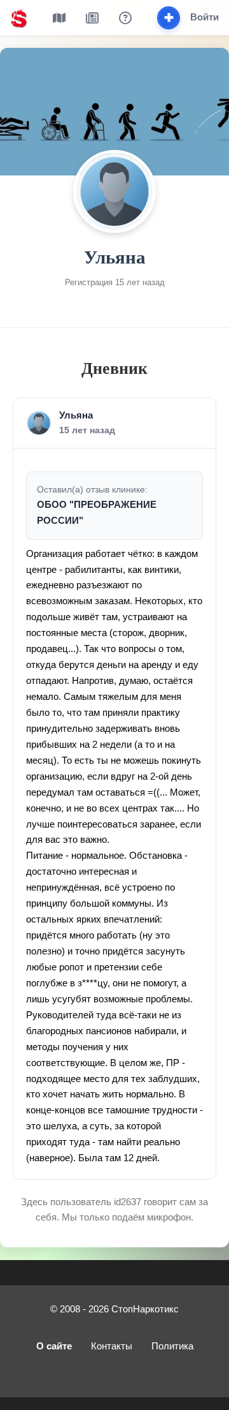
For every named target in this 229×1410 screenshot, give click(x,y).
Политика (172, 1346)
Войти (204, 16)
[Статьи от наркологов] (92, 17)
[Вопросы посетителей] (125, 17)
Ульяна (76, 415)
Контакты (111, 1346)
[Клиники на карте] (59, 17)
